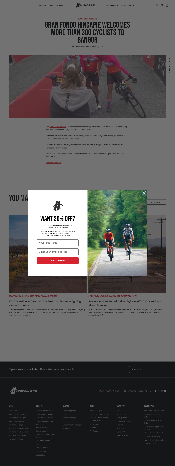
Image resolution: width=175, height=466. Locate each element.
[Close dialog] (144, 193)
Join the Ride (57, 260)
